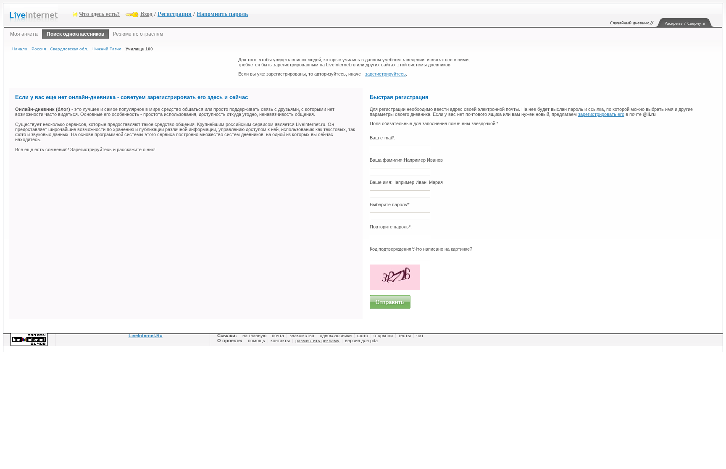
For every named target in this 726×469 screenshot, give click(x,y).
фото (362, 335)
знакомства (301, 335)
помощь (256, 340)
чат (420, 335)
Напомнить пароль (222, 14)
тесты (404, 335)
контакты (280, 340)
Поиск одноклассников (75, 34)
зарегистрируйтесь (385, 73)
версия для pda (361, 340)
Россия (39, 49)
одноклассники (336, 335)
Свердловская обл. (69, 49)
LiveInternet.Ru (146, 335)
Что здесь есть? (99, 14)
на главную (254, 335)
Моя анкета (24, 34)
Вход (146, 14)
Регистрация (175, 14)
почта (278, 335)
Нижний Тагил (106, 49)
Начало (19, 49)
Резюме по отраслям (138, 34)
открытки (383, 335)
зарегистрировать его (601, 114)
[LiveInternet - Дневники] (41, 14)
